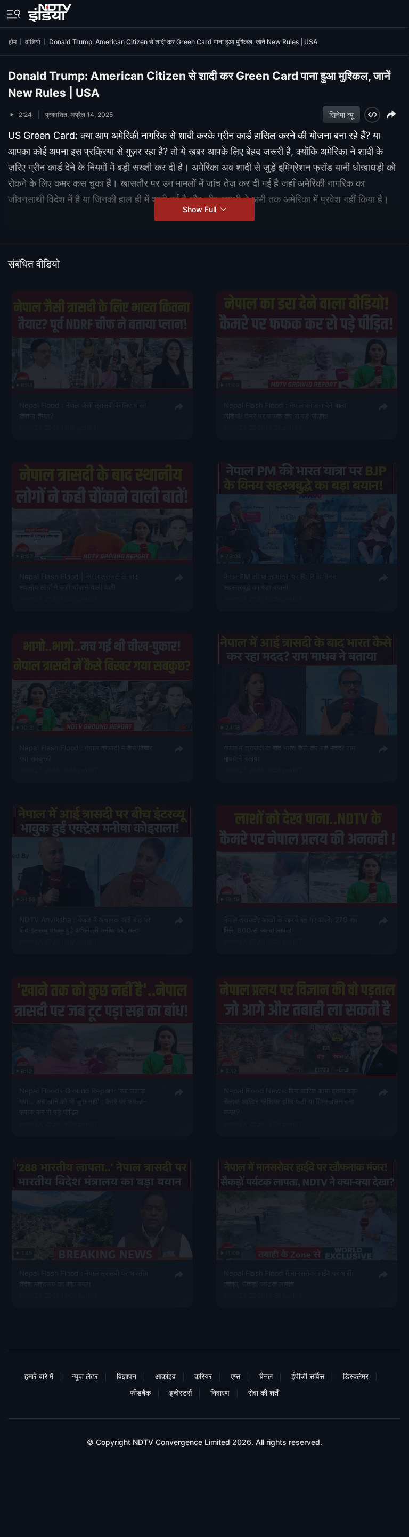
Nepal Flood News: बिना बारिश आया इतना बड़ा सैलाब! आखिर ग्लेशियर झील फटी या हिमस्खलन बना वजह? (290, 1101)
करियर (203, 1376)
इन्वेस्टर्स (180, 1392)
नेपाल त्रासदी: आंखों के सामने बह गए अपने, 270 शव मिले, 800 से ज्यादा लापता (290, 924)
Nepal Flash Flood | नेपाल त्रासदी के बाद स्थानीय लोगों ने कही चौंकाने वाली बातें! (78, 581)
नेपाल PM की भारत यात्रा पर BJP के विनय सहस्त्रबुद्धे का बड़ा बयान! (279, 581)
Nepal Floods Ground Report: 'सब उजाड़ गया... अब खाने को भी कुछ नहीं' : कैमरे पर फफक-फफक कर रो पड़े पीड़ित (82, 1101)
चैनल (266, 1376)
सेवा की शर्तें (263, 1392)
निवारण (220, 1392)
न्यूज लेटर (85, 1376)
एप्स (235, 1376)
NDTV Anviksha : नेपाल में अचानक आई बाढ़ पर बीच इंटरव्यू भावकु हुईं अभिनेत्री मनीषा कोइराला (85, 924)
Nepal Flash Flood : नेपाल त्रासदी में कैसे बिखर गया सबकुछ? (86, 753)
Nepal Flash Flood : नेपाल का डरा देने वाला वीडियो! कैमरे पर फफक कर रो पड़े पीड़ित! (284, 410)
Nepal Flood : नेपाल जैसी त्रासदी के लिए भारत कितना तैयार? (82, 410)
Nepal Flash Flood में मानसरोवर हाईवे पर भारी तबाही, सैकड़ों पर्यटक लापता (287, 1278)
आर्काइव (165, 1376)
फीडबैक (140, 1392)
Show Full (200, 209)
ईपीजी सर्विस (307, 1376)
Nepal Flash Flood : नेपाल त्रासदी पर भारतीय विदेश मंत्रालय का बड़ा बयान (84, 1278)
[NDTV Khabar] (50, 11)
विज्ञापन (126, 1376)
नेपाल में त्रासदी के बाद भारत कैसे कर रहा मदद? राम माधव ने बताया (289, 753)
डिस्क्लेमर (356, 1376)
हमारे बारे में (38, 1376)
